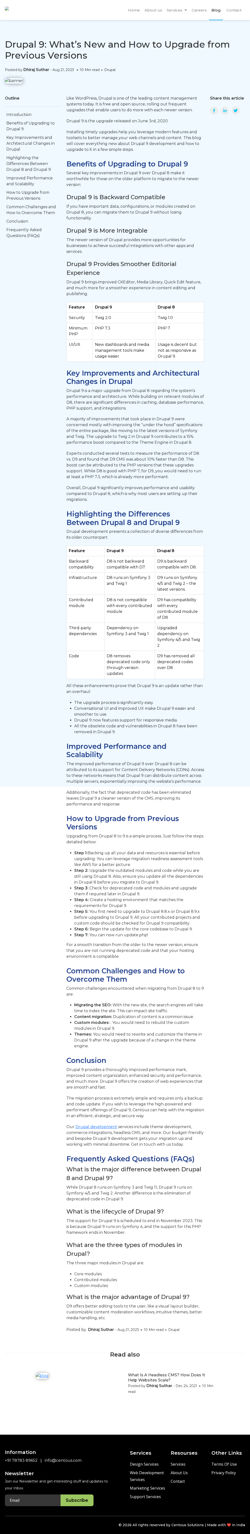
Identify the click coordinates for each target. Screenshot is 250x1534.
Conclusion (17, 221)
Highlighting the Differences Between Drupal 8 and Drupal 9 (28, 163)
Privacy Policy (223, 1472)
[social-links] (8, 1524)
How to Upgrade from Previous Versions (27, 195)
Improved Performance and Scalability (29, 181)
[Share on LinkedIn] (225, 110)
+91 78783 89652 (21, 1460)
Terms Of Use (224, 1464)
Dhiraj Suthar (36, 69)
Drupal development (96, 1126)
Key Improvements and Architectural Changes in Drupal (30, 143)
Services (178, 1464)
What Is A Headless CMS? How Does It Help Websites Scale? (166, 1377)
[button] (185, 10)
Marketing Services (147, 1488)
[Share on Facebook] (214, 110)
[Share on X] (235, 110)
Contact (178, 1481)
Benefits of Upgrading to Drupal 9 (30, 126)
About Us (179, 1472)
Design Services (144, 1464)
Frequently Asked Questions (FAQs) (24, 232)
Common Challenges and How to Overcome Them (31, 210)
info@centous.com (63, 1460)
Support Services (145, 1496)
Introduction (18, 114)
